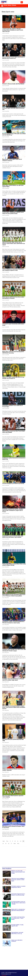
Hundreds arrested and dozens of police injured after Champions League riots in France (12, 510)
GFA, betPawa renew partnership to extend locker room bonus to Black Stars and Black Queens (13, 707)
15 (5, 843)
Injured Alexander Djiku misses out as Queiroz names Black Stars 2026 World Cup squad (13, 243)
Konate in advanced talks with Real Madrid (13, 83)
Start (4, 841)
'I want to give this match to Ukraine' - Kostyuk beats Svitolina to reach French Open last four (12, 30)
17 (11, 843)
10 (15, 841)
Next (15, 843)
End (18, 843)
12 (20, 841)
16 (8, 843)
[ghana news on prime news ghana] (4, 2)
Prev (7, 841)
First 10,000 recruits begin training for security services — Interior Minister (18, 918)
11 (17, 841)
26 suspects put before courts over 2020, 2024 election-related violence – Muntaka (18, 902)
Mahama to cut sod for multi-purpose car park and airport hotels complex (18, 872)
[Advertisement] (13, 856)
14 (3, 843)
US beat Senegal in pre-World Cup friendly (13, 483)
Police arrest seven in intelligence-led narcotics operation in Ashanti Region (18, 879)
